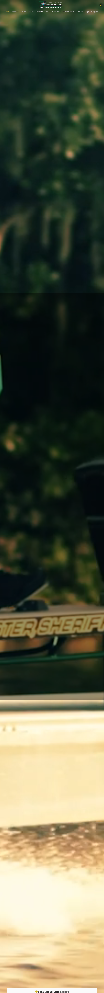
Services (24, 12)
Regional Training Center (92, 12)
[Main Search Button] (101, 5)
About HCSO (15, 12)
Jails (47, 12)
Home (7, 12)
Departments (39, 12)
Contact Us (80, 12)
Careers (31, 12)
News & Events (55, 12)
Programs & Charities (68, 12)
